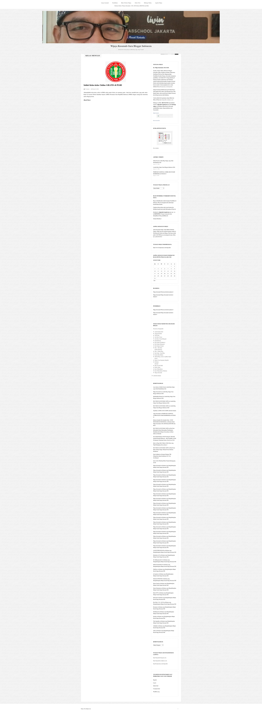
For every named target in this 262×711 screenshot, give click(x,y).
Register (155, 680)
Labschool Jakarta (157, 375)
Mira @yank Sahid (159, 365)
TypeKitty (155, 410)
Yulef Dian (157, 335)
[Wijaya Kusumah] (164, 116)
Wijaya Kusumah (157, 292)
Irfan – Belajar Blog (159, 351)
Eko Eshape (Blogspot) (160, 344)
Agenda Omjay (158, 2)
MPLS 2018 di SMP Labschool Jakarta (167, 410)
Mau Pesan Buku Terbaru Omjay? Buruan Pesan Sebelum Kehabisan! (164, 449)
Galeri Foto (137, 2)
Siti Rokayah (156, 611)
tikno (154, 443)
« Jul (154, 280)
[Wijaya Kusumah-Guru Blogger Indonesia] (131, 27)
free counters (156, 148)
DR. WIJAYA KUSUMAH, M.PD (160, 401)
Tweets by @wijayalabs (158, 328)
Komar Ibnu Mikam (159, 355)
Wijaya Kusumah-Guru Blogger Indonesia (131, 46)
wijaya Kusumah (156, 413)
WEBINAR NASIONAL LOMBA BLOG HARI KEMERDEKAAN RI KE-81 (164, 415)
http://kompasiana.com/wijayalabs (165, 86)
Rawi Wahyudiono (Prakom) (161, 370)
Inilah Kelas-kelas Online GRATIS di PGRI (103, 84)
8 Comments (87, 89)
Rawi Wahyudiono (159, 369)
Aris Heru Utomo (158, 337)
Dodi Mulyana (158, 340)
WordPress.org (156, 691)
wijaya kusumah (105, 2)
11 (158, 271)
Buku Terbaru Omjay (126, 2)
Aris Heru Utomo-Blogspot (160, 339)
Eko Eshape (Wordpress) (160, 342)
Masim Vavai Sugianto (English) (162, 360)
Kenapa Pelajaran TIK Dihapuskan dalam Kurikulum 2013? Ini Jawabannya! (162, 456)
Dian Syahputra (156, 454)
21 (168, 273)
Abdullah (155, 626)
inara (154, 460)
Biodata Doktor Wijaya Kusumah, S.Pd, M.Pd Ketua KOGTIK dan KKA (132, 5)
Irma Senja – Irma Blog (160, 353)
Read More (87, 100)
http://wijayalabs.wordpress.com (166, 99)
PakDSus (155, 569)
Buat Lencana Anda (156, 120)
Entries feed (155, 685)
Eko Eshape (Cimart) (159, 346)
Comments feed (156, 688)
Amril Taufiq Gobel (159, 331)
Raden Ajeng (157, 367)
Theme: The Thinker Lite (86, 708)
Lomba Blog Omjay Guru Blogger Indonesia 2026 (164, 167)
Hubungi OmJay (148, 2)
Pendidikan (115, 2)
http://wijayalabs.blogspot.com (159, 657)
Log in (154, 683)
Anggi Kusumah (158, 333)
